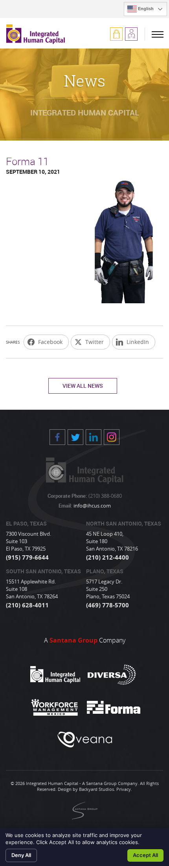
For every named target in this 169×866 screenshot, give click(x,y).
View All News (82, 385)
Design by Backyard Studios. (86, 789)
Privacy (123, 789)
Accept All (145, 855)
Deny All (21, 855)
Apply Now (131, 34)
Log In (116, 34)
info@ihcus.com (91, 505)
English (145, 8)
